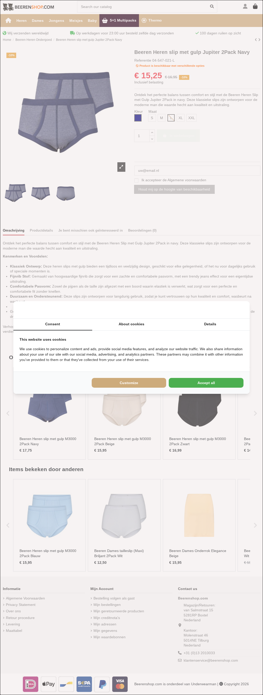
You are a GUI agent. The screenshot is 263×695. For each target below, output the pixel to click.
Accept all (206, 383)
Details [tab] (210, 324)
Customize (129, 383)
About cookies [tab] (131, 324)
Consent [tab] (52, 324)
